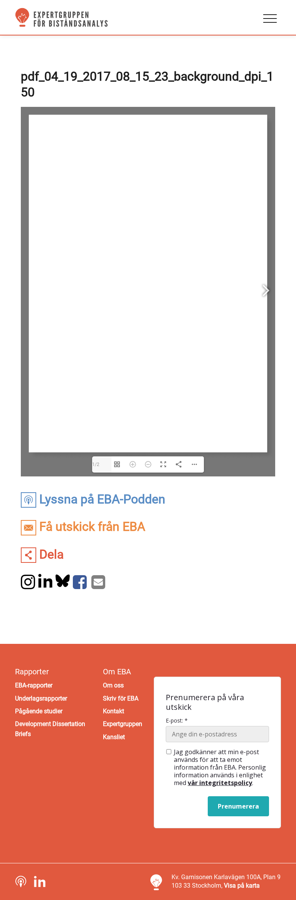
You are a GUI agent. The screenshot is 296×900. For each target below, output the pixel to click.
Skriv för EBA (120, 698)
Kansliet (114, 737)
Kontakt (113, 711)
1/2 (95, 464)
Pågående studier (38, 711)
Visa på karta (242, 885)
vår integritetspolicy (220, 782)
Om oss (113, 685)
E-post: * (177, 720)
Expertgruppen (122, 724)
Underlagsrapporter (41, 698)
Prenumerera (238, 806)
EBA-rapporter (33, 685)
